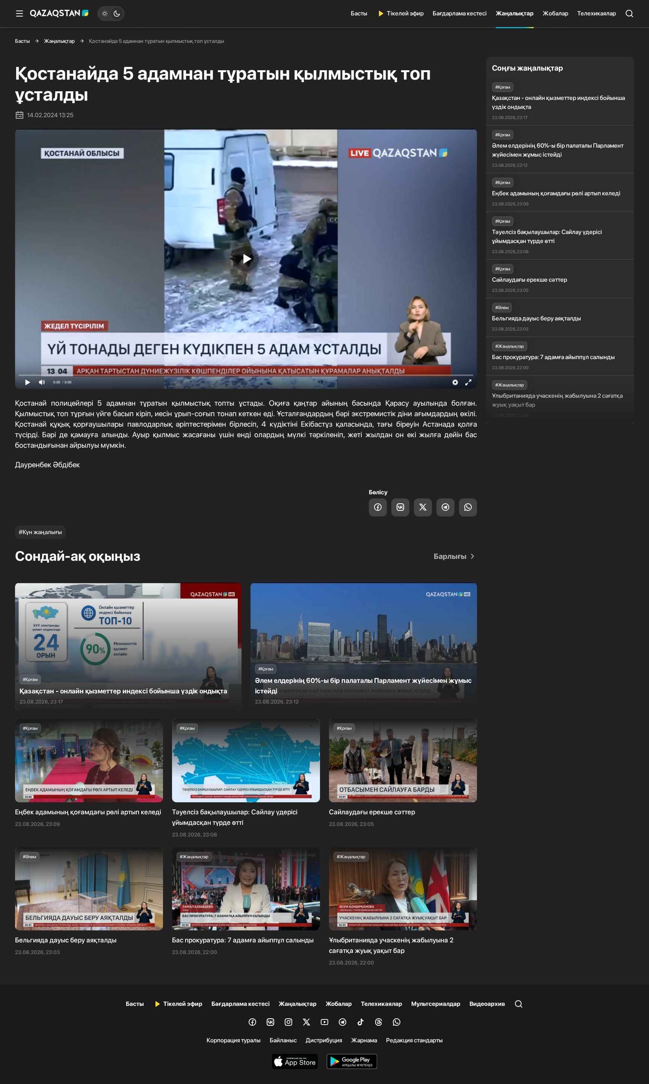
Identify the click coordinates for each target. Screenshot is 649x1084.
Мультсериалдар (435, 1003)
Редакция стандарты (414, 1040)
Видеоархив (487, 1003)
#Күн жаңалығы (40, 532)
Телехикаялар (596, 13)
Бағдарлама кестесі (460, 13)
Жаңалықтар (515, 13)
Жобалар (555, 13)
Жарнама (364, 1040)
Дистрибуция (324, 1040)
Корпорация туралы (234, 1040)
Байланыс (283, 1040)
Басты (359, 13)
